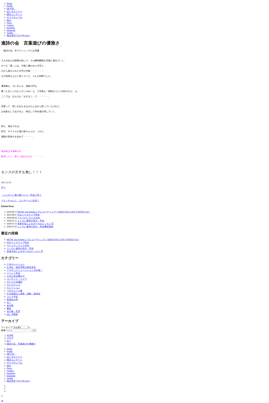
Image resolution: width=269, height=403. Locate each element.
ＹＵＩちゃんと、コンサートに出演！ (20, 200)
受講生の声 (12, 299)
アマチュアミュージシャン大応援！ (25, 270)
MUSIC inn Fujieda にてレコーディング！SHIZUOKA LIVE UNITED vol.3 (53, 212)
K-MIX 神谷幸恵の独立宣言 (21, 267)
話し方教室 (12, 314)
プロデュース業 (14, 291)
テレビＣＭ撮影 (14, 282)
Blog (9, 20)
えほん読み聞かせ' (16, 276)
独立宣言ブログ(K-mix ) (18, 35)
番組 (9, 308)
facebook (11, 28)
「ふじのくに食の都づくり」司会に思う (21, 195)
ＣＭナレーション (16, 264)
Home (9, 3)
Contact (10, 25)
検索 (3, 330)
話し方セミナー (14, 11)
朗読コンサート (14, 14)
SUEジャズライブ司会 (28, 215)
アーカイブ (6, 327)
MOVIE (11, 8)
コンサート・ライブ (17, 279)
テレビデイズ (13, 285)
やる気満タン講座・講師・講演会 (23, 294)
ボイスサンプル (14, 17)
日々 (3, 187)
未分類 (10, 305)
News (9, 23)
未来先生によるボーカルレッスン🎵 (35, 223)
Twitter (10, 33)
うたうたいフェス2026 (28, 218)
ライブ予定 (12, 296)
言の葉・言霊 (13, 311)
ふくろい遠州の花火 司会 (30, 220)
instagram (11, 30)
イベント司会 (13, 273)
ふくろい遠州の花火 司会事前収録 (35, 226)
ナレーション (13, 288)
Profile (10, 6)
